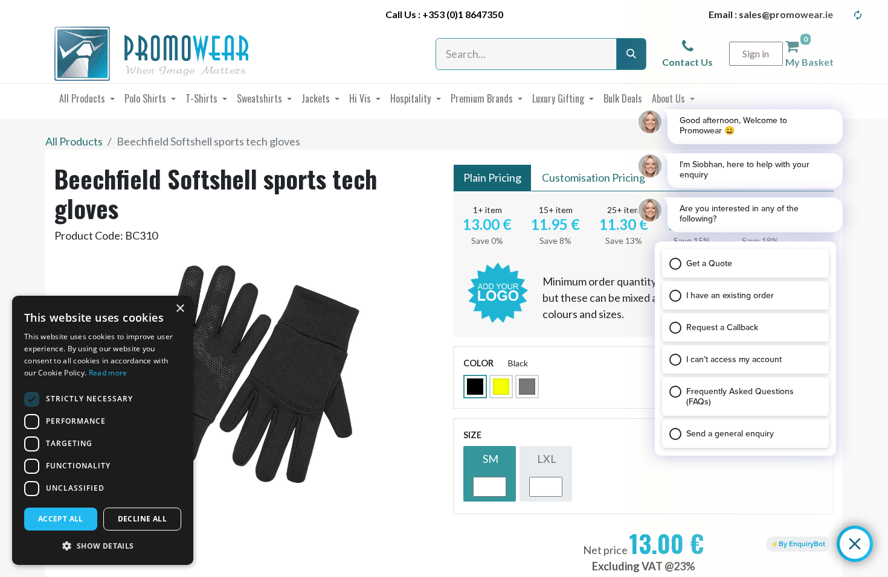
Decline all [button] (142, 519)
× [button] (179, 308)
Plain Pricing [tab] (492, 177)
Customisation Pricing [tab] (593, 177)
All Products (74, 141)
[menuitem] (87, 98)
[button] (102, 545)
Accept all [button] (60, 519)
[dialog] (102, 430)
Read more (108, 373)
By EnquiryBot (802, 544)
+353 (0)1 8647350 (462, 14)
